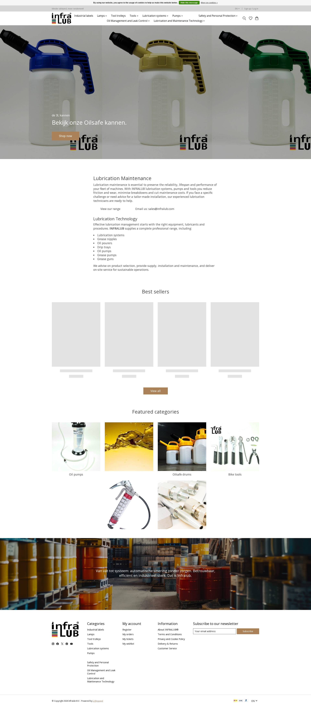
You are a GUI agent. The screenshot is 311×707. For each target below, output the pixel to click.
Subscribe (248, 631)
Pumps (91, 653)
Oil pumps (76, 474)
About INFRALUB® (168, 629)
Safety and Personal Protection (98, 664)
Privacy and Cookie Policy (171, 639)
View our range (110, 209)
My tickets (127, 639)
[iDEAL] (235, 700)
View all (155, 391)
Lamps (90, 634)
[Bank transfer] (241, 700)
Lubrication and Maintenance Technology (100, 680)
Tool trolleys (118, 16)
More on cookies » (209, 3)
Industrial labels (83, 16)
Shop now (65, 136)
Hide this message (189, 3)
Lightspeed (98, 701)
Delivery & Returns (168, 643)
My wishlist (128, 643)
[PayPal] (246, 700)
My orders (128, 634)
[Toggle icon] (244, 18)
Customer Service (167, 648)
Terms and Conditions (170, 634)
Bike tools (235, 474)
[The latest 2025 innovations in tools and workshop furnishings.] (61, 18)
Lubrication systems (98, 648)
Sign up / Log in (251, 8)
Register (127, 629)
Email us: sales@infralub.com (154, 209)
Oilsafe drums (182, 474)
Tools (90, 643)
